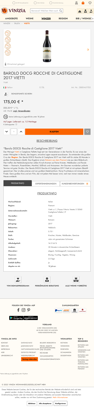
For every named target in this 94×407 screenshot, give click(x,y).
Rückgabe (44, 353)
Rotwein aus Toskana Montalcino (83, 362)
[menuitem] (76, 3)
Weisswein (65, 346)
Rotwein (64, 343)
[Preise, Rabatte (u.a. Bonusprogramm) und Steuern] (91, 10)
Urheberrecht (7, 355)
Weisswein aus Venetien (84, 351)
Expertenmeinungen (45, 183)
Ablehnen (31, 403)
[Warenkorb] (82, 3)
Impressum (5, 349)
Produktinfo (17, 183)
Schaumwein (66, 352)
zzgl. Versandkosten (21, 110)
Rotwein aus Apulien (83, 346)
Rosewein (65, 349)
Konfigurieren (60, 403)
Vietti (5, 82)
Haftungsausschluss (30, 349)
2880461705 (85, 87)
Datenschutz (26, 343)
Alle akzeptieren (45, 403)
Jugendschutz (27, 346)
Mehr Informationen (60, 397)
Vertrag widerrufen (29, 359)
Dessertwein (66, 355)
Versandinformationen (49, 359)
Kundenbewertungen (75, 183)
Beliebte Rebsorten (48, 343)
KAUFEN (54, 131)
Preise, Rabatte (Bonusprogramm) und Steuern (47, 348)
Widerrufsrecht (28, 355)
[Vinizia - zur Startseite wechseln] (13, 10)
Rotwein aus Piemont (83, 368)
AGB (2, 352)
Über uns (5, 346)
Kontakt (4, 343)
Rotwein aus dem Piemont (56, 160)
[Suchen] (60, 10)
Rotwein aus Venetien (83, 356)
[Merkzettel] (89, 3)
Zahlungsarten (46, 356)
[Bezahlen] (70, 311)
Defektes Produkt (28, 352)
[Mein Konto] (76, 3)
